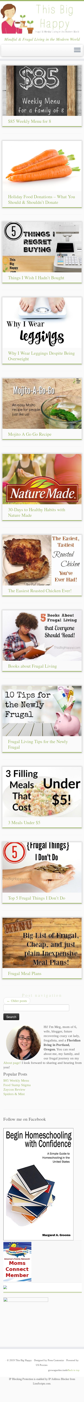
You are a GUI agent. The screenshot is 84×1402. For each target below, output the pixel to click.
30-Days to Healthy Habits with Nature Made (36, 512)
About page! (12, 1063)
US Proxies (41, 1365)
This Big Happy (23, 1360)
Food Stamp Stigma (17, 1085)
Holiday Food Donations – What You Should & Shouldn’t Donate (41, 199)
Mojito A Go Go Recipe (30, 434)
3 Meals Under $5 (24, 822)
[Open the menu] (77, 50)
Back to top (74, 1370)
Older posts (17, 1001)
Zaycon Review (14, 1089)
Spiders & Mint (14, 1094)
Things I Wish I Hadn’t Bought (36, 278)
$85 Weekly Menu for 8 (29, 121)
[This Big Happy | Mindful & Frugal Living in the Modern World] (42, 19)
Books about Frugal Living (32, 666)
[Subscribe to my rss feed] (5, 51)
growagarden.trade (58, 1370)
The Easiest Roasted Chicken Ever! (40, 591)
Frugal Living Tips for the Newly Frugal (38, 744)
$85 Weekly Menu (16, 1080)
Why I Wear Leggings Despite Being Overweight (41, 356)
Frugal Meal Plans (24, 973)
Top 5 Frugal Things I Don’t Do (36, 898)
